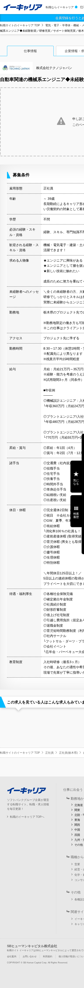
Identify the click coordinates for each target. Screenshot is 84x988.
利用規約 (47, 956)
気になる (76, 482)
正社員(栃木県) (68, 752)
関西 (77, 824)
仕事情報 (30, 51)
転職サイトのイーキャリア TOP (20, 25)
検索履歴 (76, 515)
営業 (77, 864)
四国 (77, 835)
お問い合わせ (30, 956)
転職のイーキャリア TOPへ (27, 816)
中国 (77, 829)
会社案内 (11, 956)
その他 (78, 844)
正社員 (49, 752)
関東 (77, 810)
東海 (77, 820)
